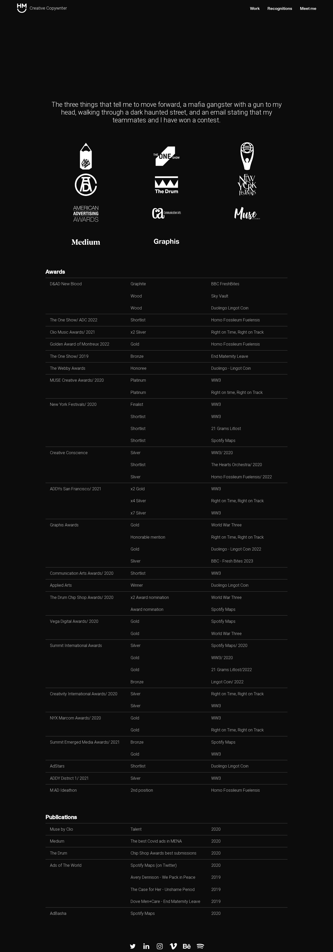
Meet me (308, 8)
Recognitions (279, 8)
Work (255, 8)
